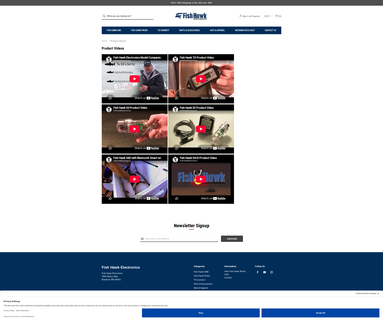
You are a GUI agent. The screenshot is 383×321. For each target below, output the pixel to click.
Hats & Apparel (217, 30)
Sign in (245, 16)
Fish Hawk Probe (139, 30)
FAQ (226, 274)
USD (266, 16)
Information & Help (245, 30)
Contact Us (270, 30)
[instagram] (271, 272)
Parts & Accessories (189, 30)
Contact (228, 277)
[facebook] (257, 272)
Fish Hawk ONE (114, 30)
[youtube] (264, 272)
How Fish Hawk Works (235, 271)
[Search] (105, 16)
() (279, 16)
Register (256, 16)
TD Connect (163, 30)
